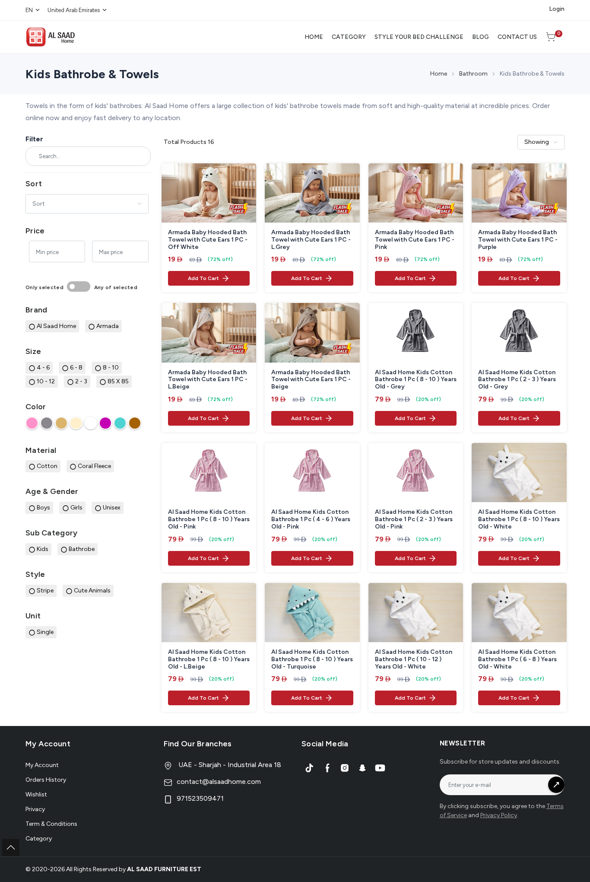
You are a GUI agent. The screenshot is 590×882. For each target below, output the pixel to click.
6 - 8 (76, 367)
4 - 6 (43, 367)
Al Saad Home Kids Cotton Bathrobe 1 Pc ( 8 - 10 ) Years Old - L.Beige (209, 659)
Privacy (35, 809)
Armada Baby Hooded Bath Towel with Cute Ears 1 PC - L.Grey (311, 240)
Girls (76, 507)
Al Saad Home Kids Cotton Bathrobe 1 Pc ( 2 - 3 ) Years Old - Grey (517, 380)
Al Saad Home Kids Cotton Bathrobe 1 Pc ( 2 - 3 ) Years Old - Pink (414, 519)
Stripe (45, 590)
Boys (43, 507)
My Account (42, 765)
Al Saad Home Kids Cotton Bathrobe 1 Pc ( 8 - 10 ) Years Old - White (519, 519)
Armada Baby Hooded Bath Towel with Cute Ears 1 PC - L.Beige (207, 380)
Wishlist (36, 794)
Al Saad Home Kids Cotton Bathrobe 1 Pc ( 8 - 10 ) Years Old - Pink (209, 519)
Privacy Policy (498, 815)
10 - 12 (46, 381)
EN (29, 10)
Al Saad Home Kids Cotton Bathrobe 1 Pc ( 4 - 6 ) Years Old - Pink (310, 519)
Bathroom (473, 73)
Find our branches (198, 743)
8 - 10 (111, 367)
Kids (42, 549)
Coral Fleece (94, 466)
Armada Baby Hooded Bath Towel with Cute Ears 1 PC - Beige (311, 380)
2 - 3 (81, 381)
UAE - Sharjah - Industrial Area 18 (229, 765)
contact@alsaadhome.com (219, 781)
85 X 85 (118, 381)
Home (438, 73)
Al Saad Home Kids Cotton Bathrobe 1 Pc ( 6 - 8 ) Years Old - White (517, 659)
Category (38, 838)
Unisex (112, 507)
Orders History (45, 779)
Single (45, 632)
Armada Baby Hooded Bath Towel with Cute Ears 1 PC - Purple (518, 240)
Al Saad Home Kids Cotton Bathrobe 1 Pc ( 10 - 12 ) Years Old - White (413, 659)
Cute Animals (92, 590)
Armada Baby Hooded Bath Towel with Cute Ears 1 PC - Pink (414, 240)
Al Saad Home (56, 326)
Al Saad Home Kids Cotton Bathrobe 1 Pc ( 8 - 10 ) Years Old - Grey (416, 380)
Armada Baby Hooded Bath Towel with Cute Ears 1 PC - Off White (207, 240)
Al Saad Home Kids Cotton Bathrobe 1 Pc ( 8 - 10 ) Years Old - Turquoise (312, 659)
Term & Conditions (51, 824)
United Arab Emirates (74, 10)
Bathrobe (82, 549)
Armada (107, 326)
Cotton (47, 466)
